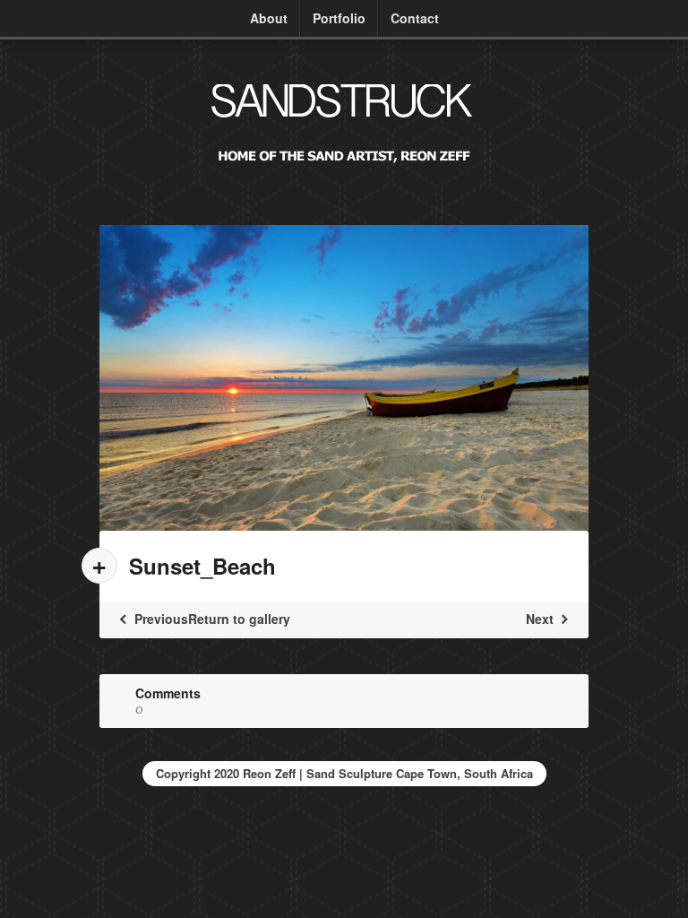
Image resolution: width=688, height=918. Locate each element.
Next (541, 619)
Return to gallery (239, 619)
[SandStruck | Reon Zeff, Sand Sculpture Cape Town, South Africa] (344, 170)
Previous (159, 619)
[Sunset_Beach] (344, 378)
